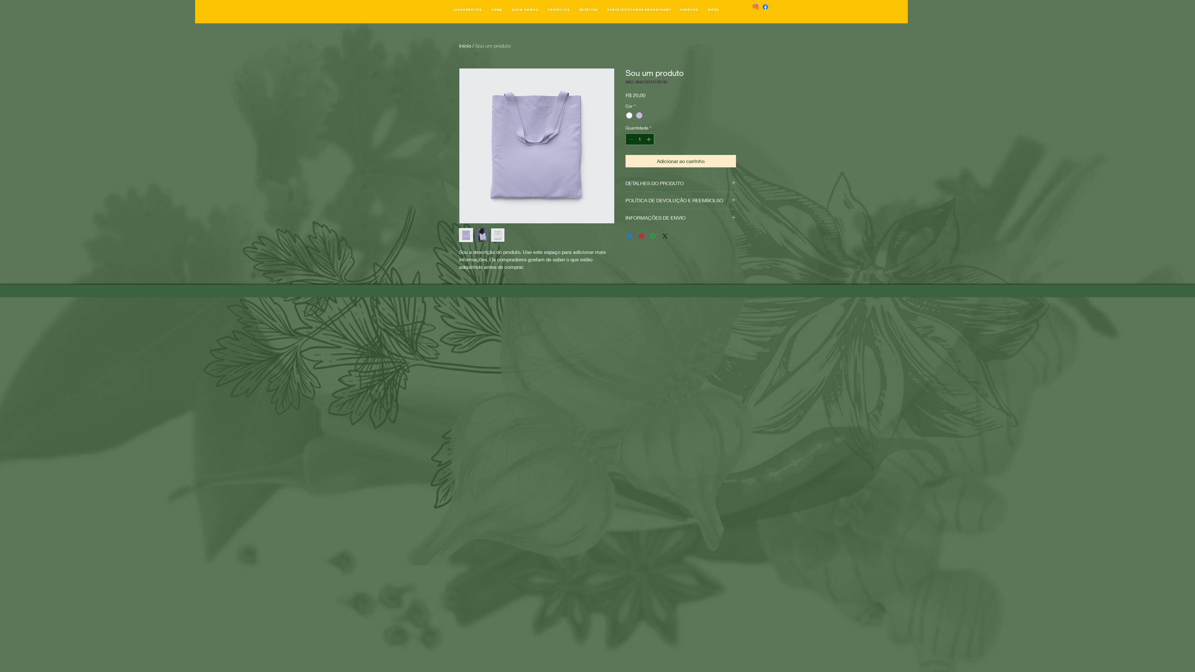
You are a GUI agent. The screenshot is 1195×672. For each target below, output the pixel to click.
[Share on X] (665, 236)
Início (465, 46)
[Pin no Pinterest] (641, 236)
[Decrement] (630, 139)
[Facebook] (765, 7)
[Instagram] (755, 7)
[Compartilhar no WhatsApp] (653, 236)
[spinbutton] (639, 139)
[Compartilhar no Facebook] (629, 236)
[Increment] (649, 139)
